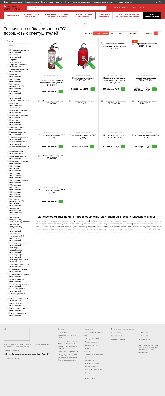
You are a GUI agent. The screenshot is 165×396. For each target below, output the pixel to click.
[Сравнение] (154, 7)
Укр (160, 2)
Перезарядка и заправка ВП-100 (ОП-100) (83, 79)
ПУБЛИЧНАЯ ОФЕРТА (93, 370)
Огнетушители (12, 15)
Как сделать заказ (16, 2)
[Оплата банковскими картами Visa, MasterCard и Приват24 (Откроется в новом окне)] (26, 354)
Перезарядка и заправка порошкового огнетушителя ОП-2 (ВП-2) (114, 80)
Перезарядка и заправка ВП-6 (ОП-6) (145, 136)
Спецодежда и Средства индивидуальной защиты (127, 15)
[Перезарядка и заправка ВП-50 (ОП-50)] (114, 113)
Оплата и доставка (32, 2)
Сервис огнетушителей (152, 15)
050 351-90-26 (121, 8)
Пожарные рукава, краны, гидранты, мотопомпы (57, 15)
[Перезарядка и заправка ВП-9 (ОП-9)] (51, 168)
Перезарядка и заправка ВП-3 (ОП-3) (52, 136)
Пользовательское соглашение (103, 2)
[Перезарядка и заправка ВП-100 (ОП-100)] (83, 56)
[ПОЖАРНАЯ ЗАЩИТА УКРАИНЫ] (17, 334)
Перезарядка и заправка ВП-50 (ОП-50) (114, 136)
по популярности (101, 33)
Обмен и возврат (47, 2)
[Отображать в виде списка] (159, 33)
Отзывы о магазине (124, 2)
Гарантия (59, 2)
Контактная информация (81, 2)
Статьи (67, 2)
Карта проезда (143, 352)
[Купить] (61, 91)
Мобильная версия (13, 359)
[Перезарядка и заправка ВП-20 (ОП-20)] (145, 56)
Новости (87, 373)
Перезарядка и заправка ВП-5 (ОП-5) (83, 136)
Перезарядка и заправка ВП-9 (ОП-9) (52, 191)
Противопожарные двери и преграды (83, 15)
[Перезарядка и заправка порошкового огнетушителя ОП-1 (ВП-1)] (51, 56)
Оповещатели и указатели (104, 15)
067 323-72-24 (140, 8)
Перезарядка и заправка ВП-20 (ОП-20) (145, 79)
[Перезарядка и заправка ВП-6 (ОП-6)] (145, 113)
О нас (6, 2)
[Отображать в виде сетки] (156, 33)
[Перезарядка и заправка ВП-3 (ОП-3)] (51, 113)
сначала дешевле (117, 33)
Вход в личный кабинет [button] (93, 332)
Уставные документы (92, 366)
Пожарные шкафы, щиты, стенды (31, 15)
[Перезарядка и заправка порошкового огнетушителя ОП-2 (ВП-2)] (114, 56)
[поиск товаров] (104, 8)
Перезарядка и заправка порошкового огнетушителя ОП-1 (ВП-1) (52, 82)
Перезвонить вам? (118, 339)
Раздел (10, 41)
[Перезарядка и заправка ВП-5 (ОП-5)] (83, 113)
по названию (132, 33)
